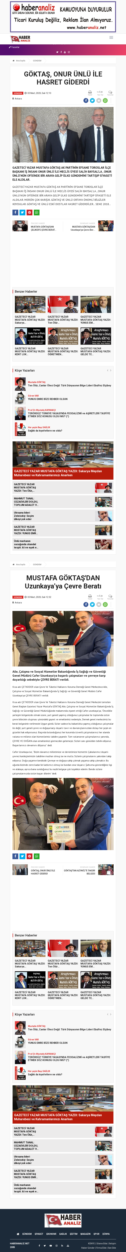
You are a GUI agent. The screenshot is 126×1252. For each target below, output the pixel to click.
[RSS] (62, 1245)
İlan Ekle (112, 1248)
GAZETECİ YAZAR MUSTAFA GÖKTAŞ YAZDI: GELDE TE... (96, 351)
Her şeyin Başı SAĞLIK (39, 412)
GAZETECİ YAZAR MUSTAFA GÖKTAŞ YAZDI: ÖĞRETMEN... (63, 351)
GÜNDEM (37, 61)
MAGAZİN (86, 1234)
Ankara (18, 98)
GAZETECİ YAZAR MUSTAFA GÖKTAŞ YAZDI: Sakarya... (30, 319)
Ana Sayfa (20, 61)
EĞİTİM (73, 1234)
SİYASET (39, 1234)
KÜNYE (91, 1243)
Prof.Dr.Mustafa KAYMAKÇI (42, 394)
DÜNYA (106, 1234)
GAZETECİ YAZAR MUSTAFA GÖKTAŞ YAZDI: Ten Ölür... (63, 319)
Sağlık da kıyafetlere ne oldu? (45, 415)
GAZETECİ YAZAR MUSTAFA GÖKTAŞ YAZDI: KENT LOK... (30, 351)
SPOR (96, 1234)
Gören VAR (33, 380)
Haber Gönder (88, 1248)
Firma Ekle (101, 1248)
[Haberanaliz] (20, 39)
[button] (108, 370)
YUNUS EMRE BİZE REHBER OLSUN (47, 383)
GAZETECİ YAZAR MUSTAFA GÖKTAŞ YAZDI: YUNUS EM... (96, 319)
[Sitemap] (68, 1245)
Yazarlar (15, 47)
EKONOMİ (51, 1234)
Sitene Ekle (101, 1243)
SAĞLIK (63, 1234)
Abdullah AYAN (35, 426)
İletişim (112, 1243)
